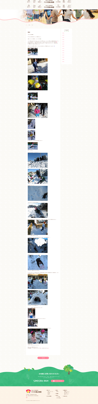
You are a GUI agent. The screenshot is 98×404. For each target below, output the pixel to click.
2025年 (63, 35)
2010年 (63, 57)
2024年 (63, 37)
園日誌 (57, 391)
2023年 (63, 39)
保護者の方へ (40, 6)
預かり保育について (66, 392)
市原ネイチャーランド (50, 391)
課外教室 (49, 392)
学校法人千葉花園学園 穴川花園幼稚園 (31, 400)
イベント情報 (58, 396)
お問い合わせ (69, 6)
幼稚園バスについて (66, 391)
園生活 (34, 6)
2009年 (63, 59)
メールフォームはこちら (58, 380)
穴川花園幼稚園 (49, 6)
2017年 (63, 48)
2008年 (63, 61)
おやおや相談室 (58, 6)
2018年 (63, 46)
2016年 (63, 50)
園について (29, 6)
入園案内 (63, 6)
